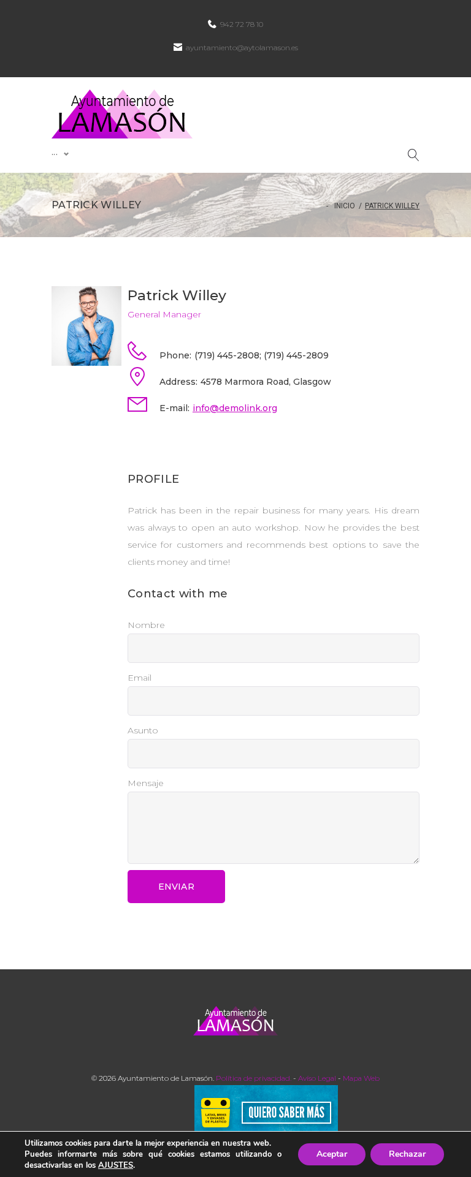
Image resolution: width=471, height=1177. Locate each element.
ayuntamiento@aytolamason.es (242, 47)
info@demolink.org (235, 408)
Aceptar (331, 1154)
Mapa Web (361, 1078)
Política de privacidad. (253, 1078)
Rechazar (407, 1154)
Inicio (344, 206)
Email (139, 677)
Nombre (146, 624)
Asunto (143, 730)
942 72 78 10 (241, 24)
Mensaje (146, 783)
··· (55, 154)
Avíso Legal (317, 1078)
